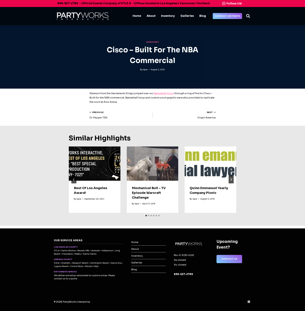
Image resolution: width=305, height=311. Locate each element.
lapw (145, 69)
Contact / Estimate (227, 16)
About (151, 16)
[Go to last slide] (73, 179)
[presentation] (94, 163)
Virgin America (206, 115)
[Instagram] (248, 301)
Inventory (168, 16)
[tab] (146, 215)
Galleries (187, 16)
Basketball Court (164, 93)
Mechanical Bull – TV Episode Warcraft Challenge (149, 193)
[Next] (231, 179)
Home (137, 16)
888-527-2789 (67, 3)
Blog (202, 16)
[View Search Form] (248, 16)
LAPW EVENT (152, 42)
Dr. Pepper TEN (98, 115)
